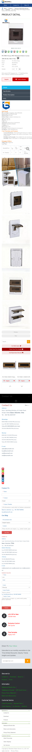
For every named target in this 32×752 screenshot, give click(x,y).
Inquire (7, 79)
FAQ (4, 98)
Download (13, 677)
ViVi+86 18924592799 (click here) (10, 428)
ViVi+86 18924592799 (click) (9, 439)
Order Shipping (6, 706)
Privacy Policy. (15, 751)
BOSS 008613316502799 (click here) (11, 421)
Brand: (3, 62)
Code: (3, 64)
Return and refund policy (9, 696)
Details (5, 87)
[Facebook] (3, 478)
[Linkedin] (3, 480)
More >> (27, 405)
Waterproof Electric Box (9, 687)
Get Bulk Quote (15, 346)
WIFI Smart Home (21, 690)
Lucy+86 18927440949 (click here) (10, 424)
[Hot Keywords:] (28, 341)
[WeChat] (3, 471)
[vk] (3, 483)
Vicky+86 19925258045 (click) (9, 442)
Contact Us (16, 5)
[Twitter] (3, 476)
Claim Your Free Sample (15, 349)
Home (5, 5)
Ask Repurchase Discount (15, 352)
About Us (20, 677)
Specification (6, 91)
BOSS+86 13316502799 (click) (9, 435)
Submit (6, 607)
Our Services (16, 706)
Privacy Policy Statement (9, 693)
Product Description (8, 95)
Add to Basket (22, 79)
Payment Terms (18, 703)
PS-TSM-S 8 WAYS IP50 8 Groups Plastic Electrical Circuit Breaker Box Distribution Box (24, 377)
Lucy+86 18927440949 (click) (9, 437)
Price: (3, 66)
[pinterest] (3, 469)
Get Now (7, 532)
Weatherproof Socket (8, 690)
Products (4, 679)
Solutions (24, 706)
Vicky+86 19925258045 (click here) (9, 552)
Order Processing (7, 703)
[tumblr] (3, 473)
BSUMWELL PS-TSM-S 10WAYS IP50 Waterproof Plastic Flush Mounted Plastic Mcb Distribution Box (9, 377)
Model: (3, 61)
